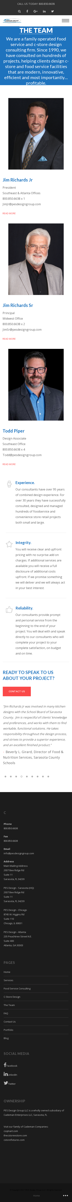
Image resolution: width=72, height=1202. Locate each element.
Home (7, 972)
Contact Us (10, 1021)
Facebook (11, 1065)
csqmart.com (11, 1131)
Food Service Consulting (17, 988)
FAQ (6, 1013)
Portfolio (8, 1030)
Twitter (12, 1083)
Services (8, 980)
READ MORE (9, 213)
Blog (6, 1038)
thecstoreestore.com (15, 1135)
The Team (9, 1005)
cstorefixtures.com (14, 1139)
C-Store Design (12, 996)
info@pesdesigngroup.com (19, 853)
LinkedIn (12, 1074)
